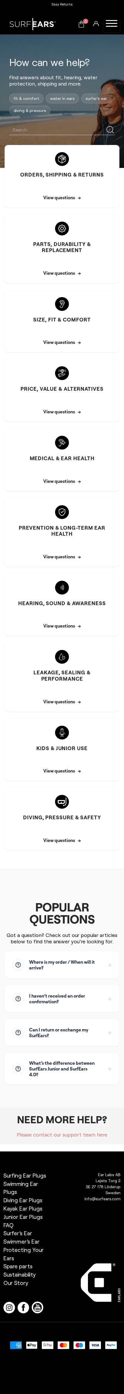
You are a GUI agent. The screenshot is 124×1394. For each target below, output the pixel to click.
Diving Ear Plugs (22, 1200)
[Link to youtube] (38, 1306)
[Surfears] (32, 24)
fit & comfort (26, 98)
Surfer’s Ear (17, 1233)
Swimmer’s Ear (21, 1241)
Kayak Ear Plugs (22, 1208)
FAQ (8, 1225)
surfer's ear (96, 98)
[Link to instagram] (10, 1306)
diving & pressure (30, 110)
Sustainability (19, 1274)
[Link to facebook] (25, 1306)
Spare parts (18, 1266)
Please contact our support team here (62, 1134)
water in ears (62, 98)
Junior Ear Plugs (23, 1216)
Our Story (15, 1282)
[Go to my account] (96, 23)
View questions (62, 197)
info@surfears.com (102, 1198)
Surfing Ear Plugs (24, 1175)
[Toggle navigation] (111, 26)
